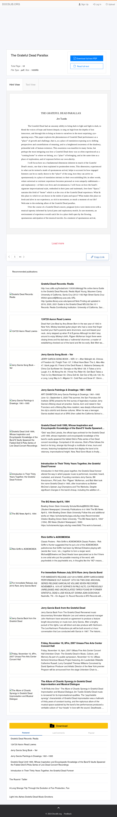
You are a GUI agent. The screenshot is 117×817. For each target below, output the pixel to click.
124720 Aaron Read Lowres (56, 319)
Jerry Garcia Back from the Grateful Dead (63, 607)
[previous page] (9, 256)
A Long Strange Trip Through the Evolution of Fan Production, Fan (39, 788)
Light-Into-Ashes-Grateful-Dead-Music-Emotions (31, 796)
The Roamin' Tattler (18, 779)
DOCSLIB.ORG (11, 4)
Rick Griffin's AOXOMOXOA (55, 537)
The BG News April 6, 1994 (55, 501)
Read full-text (82, 66)
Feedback (67, 814)
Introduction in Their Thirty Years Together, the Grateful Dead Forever (70, 465)
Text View (31, 84)
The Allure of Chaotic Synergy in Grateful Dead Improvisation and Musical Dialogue (66, 683)
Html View (14, 84)
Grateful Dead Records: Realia (57, 283)
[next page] (24, 256)
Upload (111, 4)
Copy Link (99, 257)
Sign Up (84, 4)
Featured (25, 732)
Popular (91, 733)
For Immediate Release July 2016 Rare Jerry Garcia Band (71, 572)
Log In (98, 4)
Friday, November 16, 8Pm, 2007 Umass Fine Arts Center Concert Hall (71, 644)
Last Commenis (59, 733)
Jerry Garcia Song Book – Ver (57, 354)
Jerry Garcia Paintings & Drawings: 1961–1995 (66, 389)
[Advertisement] (58, 29)
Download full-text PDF (86, 58)
